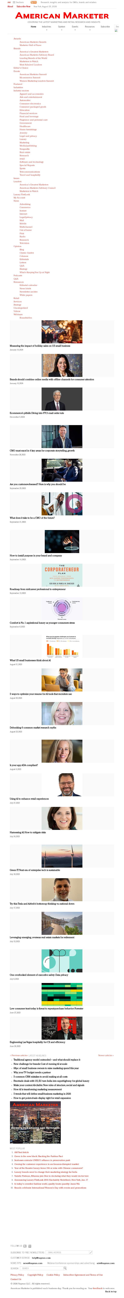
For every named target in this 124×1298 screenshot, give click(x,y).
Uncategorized (21, 308)
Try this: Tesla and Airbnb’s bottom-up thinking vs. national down (42, 904)
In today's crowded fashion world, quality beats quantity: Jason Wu (47, 1184)
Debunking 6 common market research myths (33, 728)
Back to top (110, 1292)
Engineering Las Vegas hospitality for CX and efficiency (37, 1042)
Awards (17, 39)
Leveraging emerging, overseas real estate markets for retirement (42, 937)
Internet (23, 214)
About (10, 6)
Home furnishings (28, 130)
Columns (24, 256)
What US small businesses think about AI (30, 660)
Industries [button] (46, 26)
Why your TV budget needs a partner (32, 1072)
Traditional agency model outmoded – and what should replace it (47, 1060)
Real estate (25, 152)
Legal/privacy (26, 217)
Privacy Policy (17, 1275)
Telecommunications (30, 172)
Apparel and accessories (32, 94)
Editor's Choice (21, 68)
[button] (19, 2)
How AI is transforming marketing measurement (38, 1089)
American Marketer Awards (33, 42)
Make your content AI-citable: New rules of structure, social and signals (49, 1085)
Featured (18, 84)
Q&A (22, 266)
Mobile (23, 224)
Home (33, 26)
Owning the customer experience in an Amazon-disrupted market (46, 1164)
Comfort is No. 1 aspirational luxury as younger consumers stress (42, 623)
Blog (22, 250)
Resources (19, 282)
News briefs (25, 289)
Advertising (25, 204)
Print (22, 233)
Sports (22, 168)
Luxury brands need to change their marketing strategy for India (45, 1172)
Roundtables (26, 318)
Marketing (24, 143)
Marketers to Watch (29, 61)
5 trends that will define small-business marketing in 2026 (42, 1094)
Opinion (17, 246)
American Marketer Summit (33, 74)
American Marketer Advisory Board (37, 55)
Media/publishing (28, 146)
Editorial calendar (28, 285)
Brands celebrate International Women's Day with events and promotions (50, 1188)
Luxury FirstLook (22, 195)
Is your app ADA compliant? (24, 765)
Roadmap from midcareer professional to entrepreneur (37, 589)
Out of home (26, 230)
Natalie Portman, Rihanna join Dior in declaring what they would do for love (51, 1176)
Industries (18, 87)
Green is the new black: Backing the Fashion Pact (38, 1156)
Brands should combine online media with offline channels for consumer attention (52, 379)
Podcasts (18, 276)
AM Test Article (21, 1152)
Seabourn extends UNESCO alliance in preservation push (42, 1160)
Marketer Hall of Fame (30, 45)
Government (26, 123)
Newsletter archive (29, 292)
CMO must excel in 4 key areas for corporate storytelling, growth (42, 451)
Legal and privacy (28, 136)
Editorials (24, 259)
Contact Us (16, 1279)
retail (22, 159)
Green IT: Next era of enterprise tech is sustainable (35, 870)
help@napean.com (41, 1258)
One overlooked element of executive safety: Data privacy (39, 975)
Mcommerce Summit (30, 78)
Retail (16, 298)
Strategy (23, 269)
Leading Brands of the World (33, 58)
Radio (22, 237)
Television (24, 243)
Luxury (23, 139)
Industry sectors (21, 91)
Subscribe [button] (105, 26)
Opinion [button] (61, 26)
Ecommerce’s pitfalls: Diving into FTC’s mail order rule (37, 413)
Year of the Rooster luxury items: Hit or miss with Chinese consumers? (48, 1168)
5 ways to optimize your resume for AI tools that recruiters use (41, 694)
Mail (22, 220)
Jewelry (23, 133)
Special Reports (27, 165)
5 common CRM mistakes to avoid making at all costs (40, 1077)
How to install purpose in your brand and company (36, 556)
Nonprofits (24, 149)
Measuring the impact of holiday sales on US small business (40, 346)
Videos (17, 311)
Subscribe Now (23, 6)
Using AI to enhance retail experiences (29, 799)
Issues (16, 178)
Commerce (25, 207)
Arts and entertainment (31, 97)
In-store (23, 211)
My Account (19, 198)
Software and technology (32, 162)
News (16, 201)
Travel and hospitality (30, 175)
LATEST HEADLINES (37, 1055)
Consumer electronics (30, 104)
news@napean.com (32, 1263)
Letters (23, 263)
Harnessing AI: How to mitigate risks (28, 832)
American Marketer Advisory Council (37, 188)
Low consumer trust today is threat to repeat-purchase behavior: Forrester (46, 1009)
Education (24, 110)
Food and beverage (29, 117)
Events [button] (75, 26)
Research (24, 156)
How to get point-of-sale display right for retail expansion (42, 1098)
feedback (98, 1288)
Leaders (17, 182)
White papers (26, 295)
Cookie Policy (53, 1275)
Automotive (25, 100)
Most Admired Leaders (31, 65)
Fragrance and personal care (34, 120)
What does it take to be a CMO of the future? (32, 518)
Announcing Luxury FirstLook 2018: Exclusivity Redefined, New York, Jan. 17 (51, 1180)
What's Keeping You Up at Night (35, 272)
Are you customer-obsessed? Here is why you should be (38, 484)
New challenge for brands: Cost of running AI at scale (40, 1064)
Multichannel (26, 227)
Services (18, 302)
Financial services (28, 113)
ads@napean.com (105, 1263)
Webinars (18, 314)
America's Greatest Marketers (34, 52)
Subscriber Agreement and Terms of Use (83, 1275)
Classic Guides (27, 253)
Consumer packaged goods (33, 107)
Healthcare (25, 126)
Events (17, 71)
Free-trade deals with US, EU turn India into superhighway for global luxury (51, 1081)
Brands (17, 49)
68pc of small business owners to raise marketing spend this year (46, 1068)
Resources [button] (90, 26)
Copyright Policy (35, 1275)
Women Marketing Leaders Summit (37, 81)
